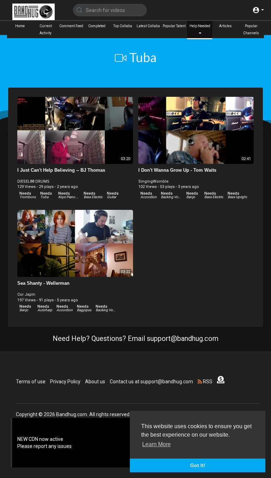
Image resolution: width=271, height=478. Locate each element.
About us (95, 381)
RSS (207, 381)
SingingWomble (153, 181)
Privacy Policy (65, 381)
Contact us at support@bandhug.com (151, 381)
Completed (97, 26)
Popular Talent (174, 26)
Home (20, 26)
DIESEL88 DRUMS (33, 181)
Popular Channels (251, 29)
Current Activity (46, 29)
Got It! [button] (197, 465)
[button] (258, 10)
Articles (225, 26)
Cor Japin (26, 294)
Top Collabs (122, 26)
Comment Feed (71, 26)
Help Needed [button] (199, 26)
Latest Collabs (148, 26)
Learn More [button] (156, 444)
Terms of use (31, 381)
